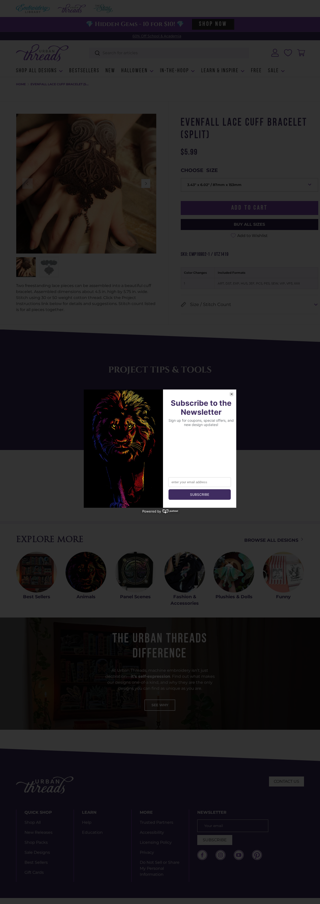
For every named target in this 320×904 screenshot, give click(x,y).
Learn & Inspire (220, 71)
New (110, 71)
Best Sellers (36, 597)
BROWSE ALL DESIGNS (272, 540)
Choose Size (199, 170)
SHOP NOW (213, 24)
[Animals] (86, 572)
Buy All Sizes (249, 224)
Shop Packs (36, 842)
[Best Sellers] (36, 572)
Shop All (32, 822)
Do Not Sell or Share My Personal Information (160, 868)
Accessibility (152, 832)
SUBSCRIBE (215, 840)
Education (92, 832)
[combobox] (169, 53)
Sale (273, 71)
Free (256, 71)
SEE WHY (160, 705)
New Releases (38, 832)
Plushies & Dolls (234, 597)
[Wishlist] (288, 52)
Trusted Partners (156, 822)
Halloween (134, 71)
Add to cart (249, 208)
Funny (283, 597)
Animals (86, 597)
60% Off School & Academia (156, 36)
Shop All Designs (36, 71)
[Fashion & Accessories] (184, 572)
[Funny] (283, 572)
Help (87, 822)
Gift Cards (34, 872)
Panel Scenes (135, 597)
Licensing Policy (156, 842)
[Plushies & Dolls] (234, 572)
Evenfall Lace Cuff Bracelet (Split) (60, 84)
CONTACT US (286, 781)
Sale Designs (37, 852)
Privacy (147, 852)
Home (21, 84)
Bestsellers (84, 71)
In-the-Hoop (174, 71)
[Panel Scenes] (135, 572)
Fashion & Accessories (184, 600)
